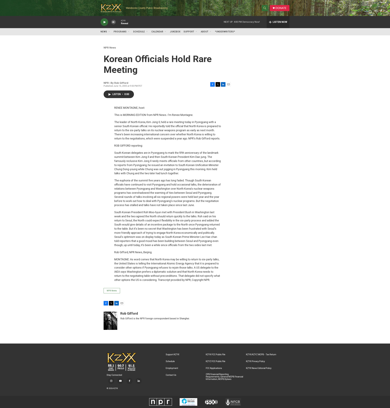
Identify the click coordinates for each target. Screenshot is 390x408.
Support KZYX (172, 354)
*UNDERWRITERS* (225, 31)
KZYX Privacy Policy (255, 361)
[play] (104, 22)
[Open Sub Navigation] (109, 31)
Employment (172, 368)
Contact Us (171, 375)
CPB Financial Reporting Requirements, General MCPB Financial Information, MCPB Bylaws (224, 376)
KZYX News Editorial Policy (258, 368)
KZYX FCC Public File (215, 354)
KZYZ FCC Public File (215, 361)
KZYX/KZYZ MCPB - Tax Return (261, 354)
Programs (120, 31)
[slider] (118, 22)
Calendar (157, 31)
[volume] (113, 22)
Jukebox (175, 31)
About (204, 31)
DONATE (280, 8)
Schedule (139, 31)
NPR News (110, 47)
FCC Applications (214, 368)
